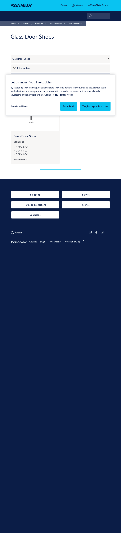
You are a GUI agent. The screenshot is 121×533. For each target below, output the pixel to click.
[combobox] (98, 16)
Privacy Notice (66, 94)
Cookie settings (19, 106)
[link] (63, 5)
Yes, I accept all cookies (95, 106)
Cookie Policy (51, 94)
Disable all (69, 106)
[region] (60, 95)
